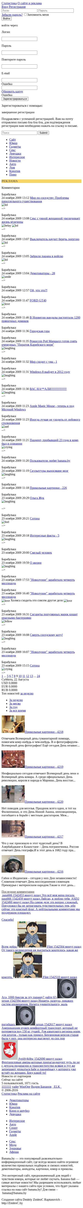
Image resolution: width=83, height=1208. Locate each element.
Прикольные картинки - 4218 (44, 731)
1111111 (6, 1086)
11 (23, 676)
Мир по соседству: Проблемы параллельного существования (35, 199)
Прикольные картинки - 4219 (44, 766)
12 (27, 676)
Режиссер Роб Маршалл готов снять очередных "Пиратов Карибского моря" (39, 342)
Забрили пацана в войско (46, 256)
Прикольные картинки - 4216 (44, 871)
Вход (5, 6)
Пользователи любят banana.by (50, 460)
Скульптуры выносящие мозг (49, 470)
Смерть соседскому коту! (46, 634)
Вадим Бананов (41, 1086)
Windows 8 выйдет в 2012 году (50, 371)
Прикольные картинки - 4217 (44, 836)
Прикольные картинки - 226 (48, 487)
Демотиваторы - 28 (42, 273)
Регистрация (17, 6)
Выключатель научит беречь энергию (54, 239)
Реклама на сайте (29, 1093)
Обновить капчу (12, 91)
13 (31, 676)
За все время (17, 710)
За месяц (15, 703)
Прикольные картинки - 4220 (44, 801)
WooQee (24, 1086)
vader (15, 1086)
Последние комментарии (18, 891)
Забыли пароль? (12, 14)
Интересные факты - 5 (44, 535)
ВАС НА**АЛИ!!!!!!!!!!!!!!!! (48, 389)
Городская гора (40, 331)
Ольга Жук (37, 498)
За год (13, 707)
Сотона (35, 518)
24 (38, 676)
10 (20, 676)
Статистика (9, 3)
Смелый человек (41, 552)
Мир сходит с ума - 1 (43, 361)
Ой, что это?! (38, 290)
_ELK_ (57, 1086)
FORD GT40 (38, 300)
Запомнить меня (38, 14)
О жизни (36, 562)
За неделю (16, 700)
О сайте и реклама (30, 3)
